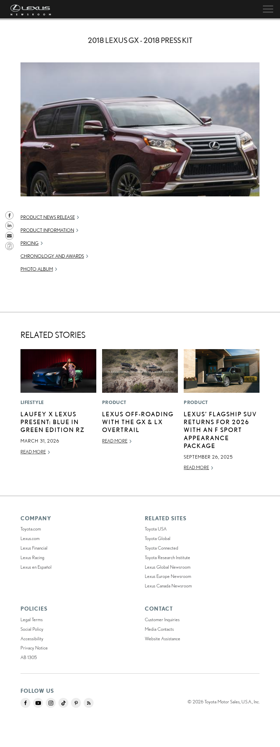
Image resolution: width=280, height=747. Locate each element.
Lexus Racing (32, 557)
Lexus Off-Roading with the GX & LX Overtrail (138, 421)
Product (114, 402)
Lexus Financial (33, 548)
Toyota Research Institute (167, 557)
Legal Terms (31, 619)
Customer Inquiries (162, 619)
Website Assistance (162, 638)
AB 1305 (28, 657)
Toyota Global (157, 538)
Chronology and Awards (52, 256)
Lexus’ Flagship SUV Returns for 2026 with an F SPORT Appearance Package (220, 429)
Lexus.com (30, 538)
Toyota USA (156, 529)
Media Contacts (159, 629)
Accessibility (31, 638)
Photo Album (36, 269)
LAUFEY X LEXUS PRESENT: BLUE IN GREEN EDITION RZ (52, 421)
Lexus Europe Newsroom (168, 576)
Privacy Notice (34, 648)
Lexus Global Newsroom (168, 567)
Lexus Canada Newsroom (168, 585)
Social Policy (31, 629)
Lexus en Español (36, 567)
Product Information (47, 230)
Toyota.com (30, 529)
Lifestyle (32, 402)
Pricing (29, 243)
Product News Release (47, 217)
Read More (33, 451)
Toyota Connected (161, 548)
